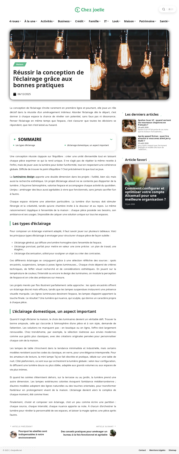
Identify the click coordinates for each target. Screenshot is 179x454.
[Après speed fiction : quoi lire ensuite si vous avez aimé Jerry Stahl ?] (129, 143)
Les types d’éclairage (25, 145)
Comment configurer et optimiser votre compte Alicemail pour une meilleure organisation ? (145, 194)
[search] (163, 9)
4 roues (130, 183)
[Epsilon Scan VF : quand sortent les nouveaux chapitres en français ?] (129, 126)
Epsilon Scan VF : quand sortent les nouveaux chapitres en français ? (154, 122)
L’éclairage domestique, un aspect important (88, 145)
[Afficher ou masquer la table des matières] (77, 139)
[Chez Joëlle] (89, 9)
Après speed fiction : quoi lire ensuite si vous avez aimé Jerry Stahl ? (154, 138)
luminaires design (24, 176)
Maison (19, 64)
